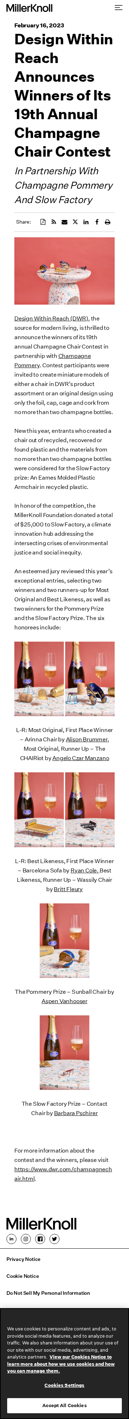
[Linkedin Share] (86, 221)
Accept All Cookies (64, 1405)
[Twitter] (54, 1239)
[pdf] (43, 221)
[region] (64, 1363)
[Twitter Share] (75, 221)
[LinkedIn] (11, 1239)
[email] (64, 221)
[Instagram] (26, 1239)
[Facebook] (40, 1239)
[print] (107, 221)
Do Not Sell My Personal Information (48, 1293)
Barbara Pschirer (76, 1113)
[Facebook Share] (96, 221)
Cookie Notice (22, 1276)
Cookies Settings (64, 1385)
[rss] (53, 221)
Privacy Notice (23, 1259)
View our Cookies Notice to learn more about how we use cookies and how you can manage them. (61, 1364)
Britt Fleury (68, 889)
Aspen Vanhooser (64, 1001)
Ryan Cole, (85, 870)
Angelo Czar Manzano (80, 758)
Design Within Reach (41, 318)
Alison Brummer (87, 739)
